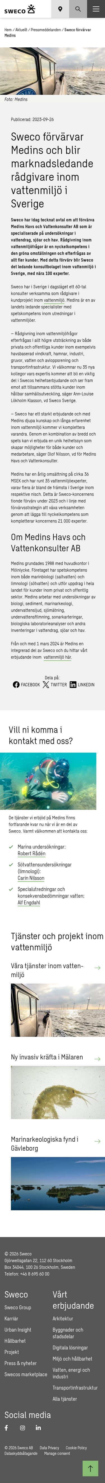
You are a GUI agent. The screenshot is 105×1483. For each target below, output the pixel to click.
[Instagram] (24, 1427)
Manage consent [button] (57, 1453)
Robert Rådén (31, 853)
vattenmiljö (54, 300)
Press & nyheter (20, 1363)
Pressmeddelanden (46, 29)
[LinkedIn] (40, 1427)
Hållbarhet (15, 1341)
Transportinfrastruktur (75, 1388)
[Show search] (78, 9)
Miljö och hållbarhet (72, 1359)
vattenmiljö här (57, 657)
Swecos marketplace (25, 1374)
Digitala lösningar (70, 1347)
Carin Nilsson (31, 878)
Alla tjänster (65, 1399)
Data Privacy (49, 1447)
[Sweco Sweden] (19, 8)
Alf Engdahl (29, 902)
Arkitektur (63, 1318)
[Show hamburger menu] (96, 9)
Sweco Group (17, 1307)
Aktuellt (21, 29)
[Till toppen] (90, 1468)
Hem (8, 29)
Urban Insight (17, 1330)
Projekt (11, 1352)
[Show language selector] (60, 9)
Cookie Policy (76, 1447)
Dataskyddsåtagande (21, 1453)
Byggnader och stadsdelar (68, 1333)
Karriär (11, 1318)
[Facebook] (8, 1427)
